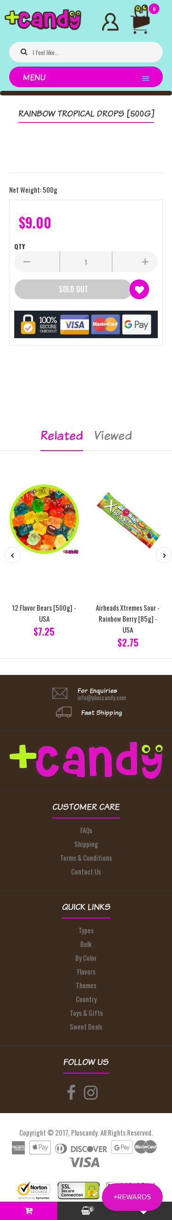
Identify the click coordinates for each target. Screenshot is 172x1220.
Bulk (86, 944)
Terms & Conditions (86, 857)
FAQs (86, 830)
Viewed (113, 435)
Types (86, 930)
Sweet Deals (86, 1026)
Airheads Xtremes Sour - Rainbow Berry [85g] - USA (128, 618)
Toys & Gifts (86, 1013)
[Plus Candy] (43, 27)
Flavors (86, 971)
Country (86, 999)
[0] (143, 24)
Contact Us (86, 871)
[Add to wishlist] (139, 289)
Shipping (86, 844)
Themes (86, 985)
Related (61, 435)
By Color (86, 958)
